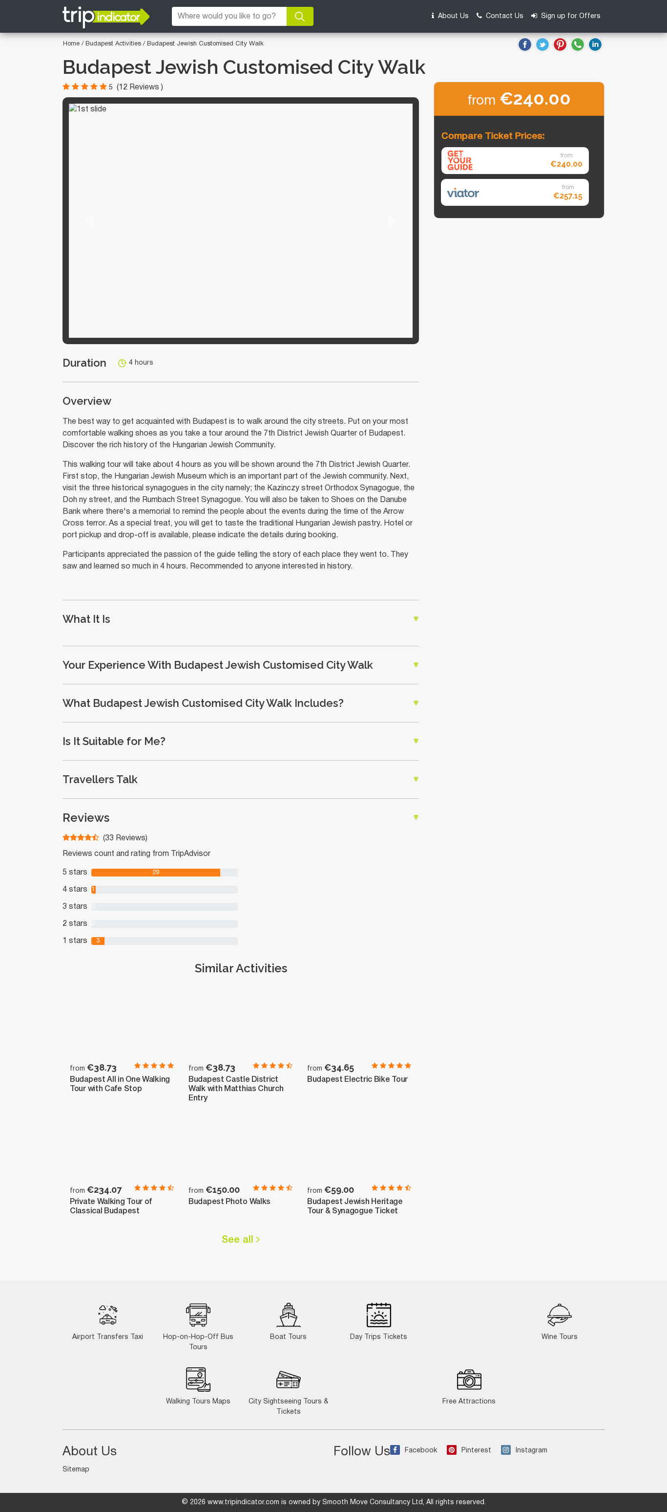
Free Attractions (469, 1402)
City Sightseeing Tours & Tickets (288, 1407)
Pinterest (476, 1450)
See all (239, 1240)
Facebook (421, 1450)
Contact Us (503, 16)
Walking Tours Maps (198, 1402)
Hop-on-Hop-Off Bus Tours (198, 1342)
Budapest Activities (114, 44)
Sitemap (76, 1470)
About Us (452, 16)
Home (71, 44)
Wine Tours (560, 1337)
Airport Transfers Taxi (107, 1337)
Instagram (531, 1450)
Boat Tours (288, 1337)
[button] (89, 220)
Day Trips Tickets (378, 1337)
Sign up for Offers (570, 16)
